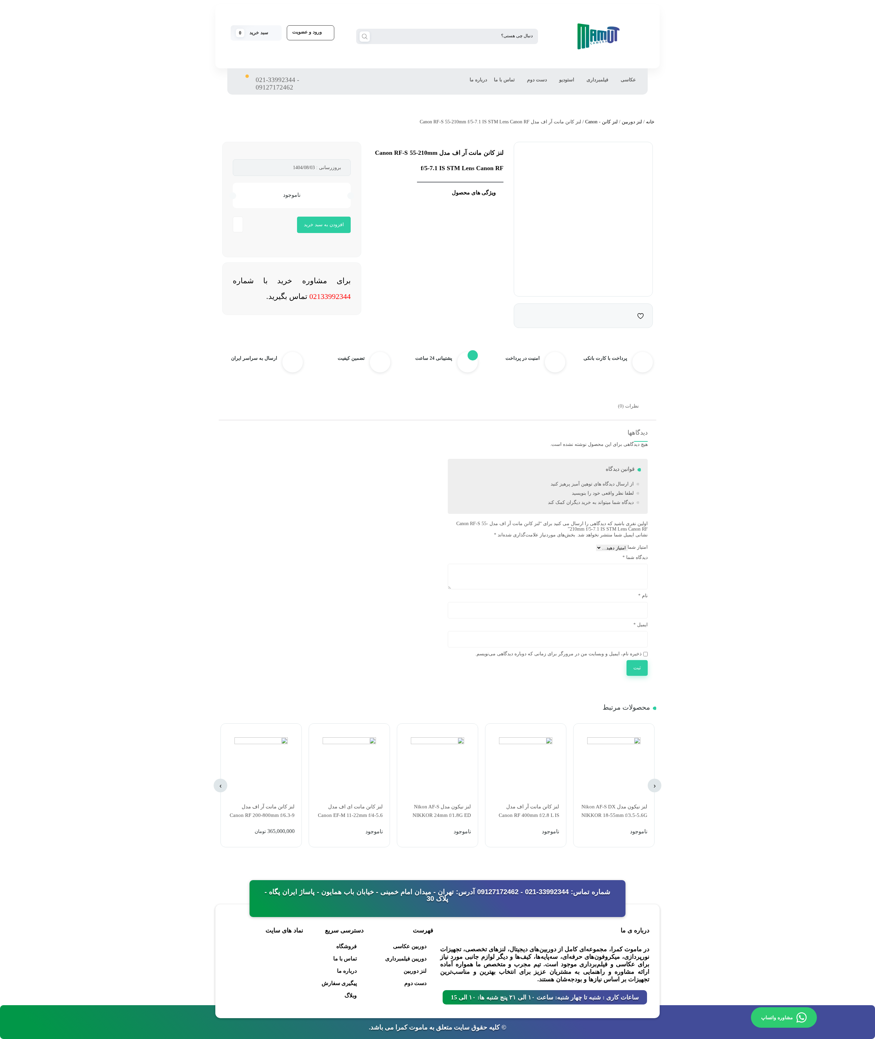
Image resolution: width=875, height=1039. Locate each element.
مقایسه (627, 315)
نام (643, 595)
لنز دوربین (632, 121)
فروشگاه (346, 946)
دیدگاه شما (635, 557)
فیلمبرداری (597, 79)
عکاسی (628, 79)
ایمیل (640, 624)
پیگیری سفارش (339, 983)
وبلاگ (351, 995)
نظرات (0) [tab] (628, 406)
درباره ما (478, 79)
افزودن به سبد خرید (324, 224)
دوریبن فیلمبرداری (406, 958)
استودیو (566, 79)
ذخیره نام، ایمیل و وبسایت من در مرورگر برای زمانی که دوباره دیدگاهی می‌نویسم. (558, 653)
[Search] (364, 36)
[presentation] (654, 785)
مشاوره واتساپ (777, 1017)
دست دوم (537, 79)
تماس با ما (504, 79)
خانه (650, 121)
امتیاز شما (638, 547)
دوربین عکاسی (410, 946)
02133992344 (330, 296)
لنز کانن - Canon (601, 121)
